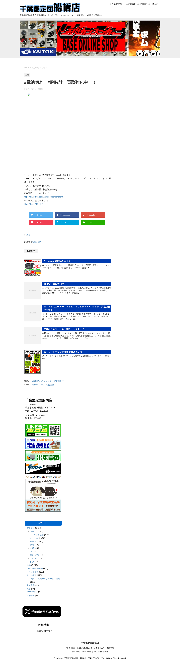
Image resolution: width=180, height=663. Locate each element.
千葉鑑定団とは (118, 4)
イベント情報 (33, 572)
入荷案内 (31, 585)
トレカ (33, 531)
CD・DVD (34, 555)
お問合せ (154, 4)
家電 (32, 545)
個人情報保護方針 (101, 652)
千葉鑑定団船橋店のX (45, 611)
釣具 (32, 562)
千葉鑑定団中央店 (44, 631)
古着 (28, 235)
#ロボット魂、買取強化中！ (45, 384)
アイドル (34, 558)
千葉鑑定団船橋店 (90, 643)
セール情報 (32, 575)
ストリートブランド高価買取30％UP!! (63, 352)
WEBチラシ (32, 592)
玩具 (29, 565)
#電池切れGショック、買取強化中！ (49, 381)
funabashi (36, 242)
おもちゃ (34, 538)
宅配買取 (132, 4)
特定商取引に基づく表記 (81, 652)
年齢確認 (31, 595)
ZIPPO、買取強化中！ (55, 284)
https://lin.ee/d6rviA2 (33, 204)
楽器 (29, 589)
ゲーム (33, 541)
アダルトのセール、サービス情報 (45, 578)
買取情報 (31, 528)
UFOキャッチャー (35, 568)
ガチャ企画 (39, 535)
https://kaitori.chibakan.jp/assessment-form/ (44, 197)
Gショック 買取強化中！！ (57, 261)
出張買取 (143, 4)
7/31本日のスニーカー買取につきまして (64, 329)
